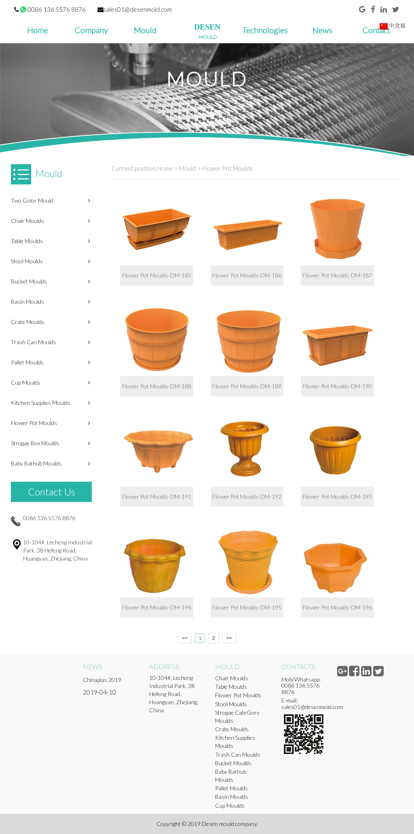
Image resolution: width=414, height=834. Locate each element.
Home (165, 168)
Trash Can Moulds (33, 342)
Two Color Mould (32, 200)
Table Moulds (27, 240)
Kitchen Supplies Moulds (40, 402)
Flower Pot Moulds (34, 422)
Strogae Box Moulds (35, 443)
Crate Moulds (27, 321)
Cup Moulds (25, 382)
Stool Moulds (27, 261)
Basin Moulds (27, 301)
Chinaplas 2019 (102, 679)
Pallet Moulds (27, 362)
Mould (187, 168)
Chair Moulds (27, 220)
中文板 (397, 25)
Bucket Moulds (29, 281)
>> (229, 638)
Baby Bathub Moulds (36, 463)
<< (185, 638)
